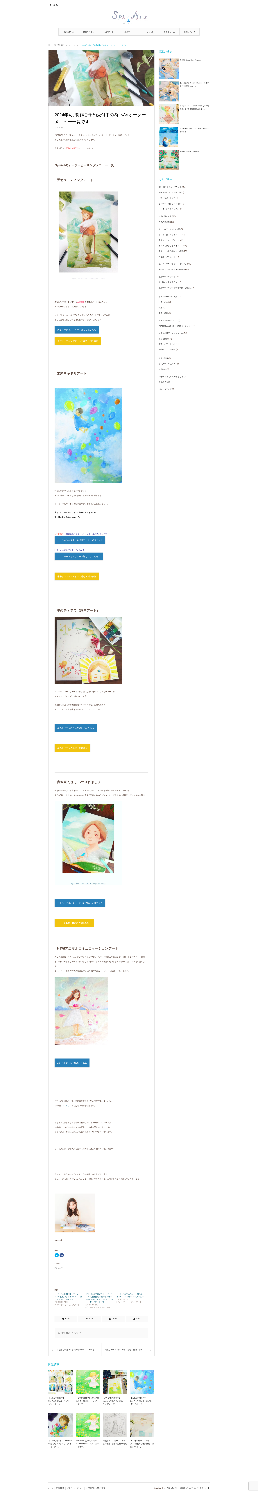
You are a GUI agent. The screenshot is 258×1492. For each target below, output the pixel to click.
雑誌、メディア (165, 389)
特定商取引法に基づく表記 (95, 1488)
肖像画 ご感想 (164, 382)
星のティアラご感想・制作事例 (72, 748)
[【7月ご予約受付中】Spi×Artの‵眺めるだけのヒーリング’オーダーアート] (60, 1382)
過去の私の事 (164, 222)
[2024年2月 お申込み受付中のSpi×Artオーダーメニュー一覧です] (88, 1425)
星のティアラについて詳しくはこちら (75, 728)
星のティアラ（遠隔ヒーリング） (173, 264)
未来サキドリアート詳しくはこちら (81, 556)
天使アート (109, 32)
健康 (160, 308)
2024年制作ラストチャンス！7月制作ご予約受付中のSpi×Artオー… (142, 1444)
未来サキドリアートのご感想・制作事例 (76, 576)
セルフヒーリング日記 (168, 297)
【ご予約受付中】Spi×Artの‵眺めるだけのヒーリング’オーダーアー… (87, 1401)
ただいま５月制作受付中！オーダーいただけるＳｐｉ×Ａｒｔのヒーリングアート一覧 (68, 1296)
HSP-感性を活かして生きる (170, 187)
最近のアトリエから (167, 364)
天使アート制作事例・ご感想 (171, 251)
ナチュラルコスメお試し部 (170, 192)
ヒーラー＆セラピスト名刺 (170, 204)
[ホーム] (49, 45)
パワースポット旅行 (167, 198)
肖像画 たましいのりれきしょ (171, 377)
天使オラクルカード (167, 257)
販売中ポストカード (167, 349)
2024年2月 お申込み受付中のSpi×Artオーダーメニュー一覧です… (87, 1444)
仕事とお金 (163, 302)
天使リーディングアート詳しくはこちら (76, 329)
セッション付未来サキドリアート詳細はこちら (80, 540)
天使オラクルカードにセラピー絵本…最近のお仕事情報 (115, 1442)
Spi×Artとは (69, 32)
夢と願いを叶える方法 (168, 282)
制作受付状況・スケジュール (64, 45)
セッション (149, 32)
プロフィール (169, 32)
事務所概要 (60, 1488)
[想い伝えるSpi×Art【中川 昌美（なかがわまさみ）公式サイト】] (129, 17)
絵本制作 (162, 369)
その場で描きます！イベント (171, 246)
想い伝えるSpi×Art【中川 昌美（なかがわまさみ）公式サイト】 (187, 1488)
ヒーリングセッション (168, 320)
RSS (56, 5)
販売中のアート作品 (167, 344)
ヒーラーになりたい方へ (169, 209)
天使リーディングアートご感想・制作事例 (77, 341)
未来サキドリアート (167, 277)
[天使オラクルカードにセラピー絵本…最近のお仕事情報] (115, 1425)
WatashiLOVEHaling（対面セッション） (175, 326)
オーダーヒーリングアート (170, 235)
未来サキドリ (88, 32)
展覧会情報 (163, 339)
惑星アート (129, 32)
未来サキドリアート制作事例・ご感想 (175, 288)
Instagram (53, 5)
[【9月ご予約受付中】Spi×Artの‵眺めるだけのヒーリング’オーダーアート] (142, 1382)
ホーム (50, 1488)
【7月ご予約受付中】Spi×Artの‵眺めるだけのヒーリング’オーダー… (60, 1401)
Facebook (50, 5)
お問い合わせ (189, 32)
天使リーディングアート (169, 240)
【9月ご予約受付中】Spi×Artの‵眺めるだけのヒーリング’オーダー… (142, 1401)
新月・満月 (163, 358)
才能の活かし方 (165, 216)
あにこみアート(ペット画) (170, 229)
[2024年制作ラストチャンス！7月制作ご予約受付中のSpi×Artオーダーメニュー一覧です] (142, 1425)
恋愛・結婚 (163, 313)
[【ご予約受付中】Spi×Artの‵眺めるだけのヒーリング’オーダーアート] (88, 1382)
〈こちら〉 (66, 1106)
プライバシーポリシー (75, 1488)
